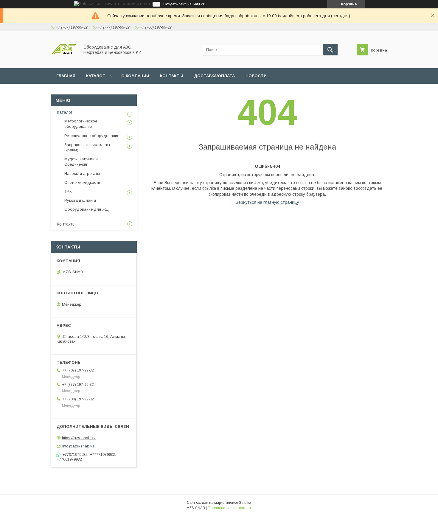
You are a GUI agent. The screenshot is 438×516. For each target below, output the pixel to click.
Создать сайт (174, 4)
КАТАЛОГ (95, 76)
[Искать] (330, 49)
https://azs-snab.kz (79, 437)
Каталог (64, 112)
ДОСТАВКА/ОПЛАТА (214, 76)
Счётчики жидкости (82, 182)
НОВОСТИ (256, 76)
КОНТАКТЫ (171, 76)
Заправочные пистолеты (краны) (87, 147)
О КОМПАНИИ (135, 76)
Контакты (66, 224)
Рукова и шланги (80, 200)
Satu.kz (245, 503)
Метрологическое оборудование (80, 124)
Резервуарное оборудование (91, 135)
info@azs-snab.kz (78, 446)
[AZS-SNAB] (63, 60)
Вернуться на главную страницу (267, 202)
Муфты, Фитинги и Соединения (81, 162)
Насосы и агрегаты (82, 173)
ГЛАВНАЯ (65, 76)
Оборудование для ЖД (86, 209)
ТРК (68, 191)
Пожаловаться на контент (229, 508)
